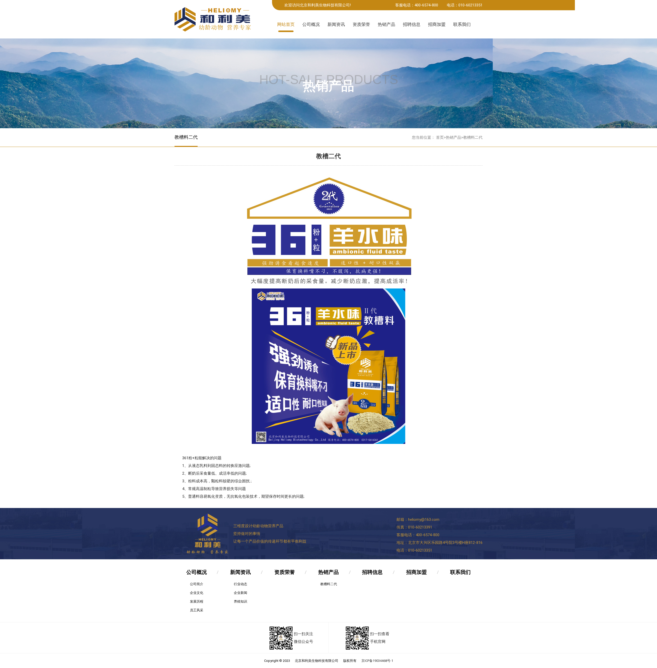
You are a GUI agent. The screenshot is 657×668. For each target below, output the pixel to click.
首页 (440, 137)
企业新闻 (240, 593)
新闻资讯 (336, 24)
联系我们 (462, 24)
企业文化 (196, 593)
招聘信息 (411, 24)
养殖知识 (240, 601)
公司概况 (311, 24)
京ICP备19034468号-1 (377, 661)
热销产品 (386, 24)
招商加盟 (437, 24)
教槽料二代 (186, 137)
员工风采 (196, 610)
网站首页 (286, 24)
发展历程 (196, 601)
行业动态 (240, 584)
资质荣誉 (361, 24)
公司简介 (196, 584)
